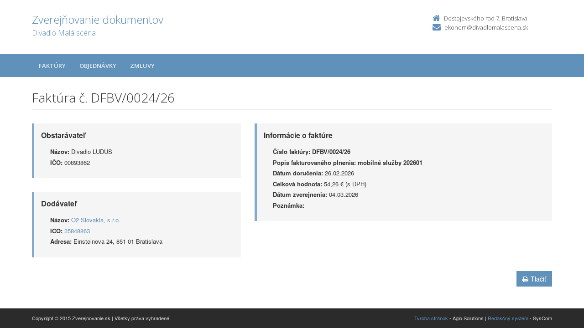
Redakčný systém (508, 318)
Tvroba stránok (431, 318)
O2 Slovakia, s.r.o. (95, 219)
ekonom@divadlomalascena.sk (486, 27)
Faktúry (52, 66)
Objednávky (97, 66)
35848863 (77, 230)
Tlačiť (538, 278)
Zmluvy (142, 66)
